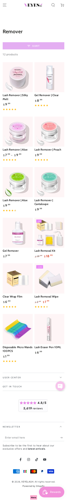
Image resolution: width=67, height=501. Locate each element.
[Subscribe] (62, 438)
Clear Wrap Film (13, 296)
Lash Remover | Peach (47, 149)
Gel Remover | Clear (46, 95)
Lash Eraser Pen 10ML (47, 347)
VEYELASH (27, 481)
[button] (53, 5)
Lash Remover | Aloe (15, 149)
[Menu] (4, 5)
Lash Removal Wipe (46, 296)
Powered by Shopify (34, 486)
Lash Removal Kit (45, 250)
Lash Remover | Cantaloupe (43, 202)
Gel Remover (11, 250)
